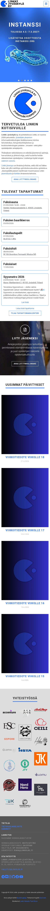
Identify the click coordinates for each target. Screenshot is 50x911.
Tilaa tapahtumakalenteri (25, 313)
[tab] (18, 80)
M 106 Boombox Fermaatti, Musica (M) (19, 254)
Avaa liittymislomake (25, 179)
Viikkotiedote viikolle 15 (25, 676)
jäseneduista (6, 173)
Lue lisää (25, 302)
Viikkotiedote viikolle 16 (25, 603)
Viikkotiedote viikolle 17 (25, 530)
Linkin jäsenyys (7, 165)
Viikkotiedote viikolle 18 (25, 457)
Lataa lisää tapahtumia (25, 308)
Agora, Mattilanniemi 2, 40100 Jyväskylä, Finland (23, 283)
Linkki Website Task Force (28, 901)
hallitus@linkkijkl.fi (12, 869)
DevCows (43, 898)
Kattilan (17, 173)
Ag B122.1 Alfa (9, 239)
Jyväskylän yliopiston (23, 137)
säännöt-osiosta (8, 161)
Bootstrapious (22, 898)
